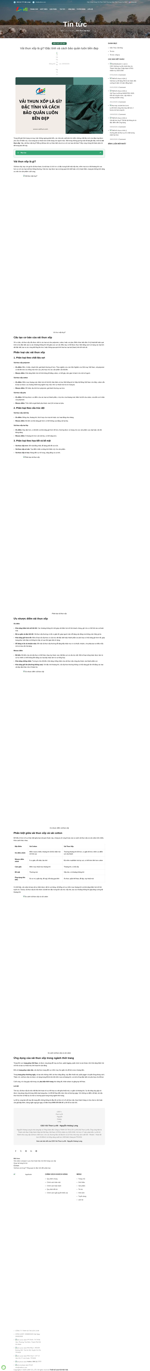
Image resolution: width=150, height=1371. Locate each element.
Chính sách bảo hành (54, 1186)
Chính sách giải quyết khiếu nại (57, 1193)
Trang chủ (63, 31)
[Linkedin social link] (31, 1151)
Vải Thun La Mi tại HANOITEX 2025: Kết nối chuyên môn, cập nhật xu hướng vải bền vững (122, 95)
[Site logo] (22, 9)
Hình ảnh (81, 1193)
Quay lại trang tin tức (21, 1163)
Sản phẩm (81, 1186)
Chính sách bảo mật (53, 1182)
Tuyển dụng (82, 1196)
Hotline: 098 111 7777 (34, 1361)
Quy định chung (52, 1179)
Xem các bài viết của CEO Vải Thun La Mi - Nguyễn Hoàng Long (59, 1141)
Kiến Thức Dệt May (83, 31)
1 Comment (122, 75)
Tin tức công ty (115, 55)
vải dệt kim (53, 166)
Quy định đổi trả (52, 1189)
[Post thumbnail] (118, 64)
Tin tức (71, 31)
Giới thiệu (81, 1182)
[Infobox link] (22, 2)
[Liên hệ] (3, 1367)
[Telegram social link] (36, 1151)
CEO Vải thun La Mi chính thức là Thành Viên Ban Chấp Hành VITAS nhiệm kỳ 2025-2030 (121, 68)
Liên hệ (80, 1200)
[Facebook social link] (16, 1151)
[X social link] (21, 1151)
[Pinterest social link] (26, 1151)
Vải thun (56, 332)
